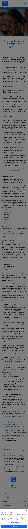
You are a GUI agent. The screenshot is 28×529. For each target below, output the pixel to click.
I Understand (14, 526)
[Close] (26, 510)
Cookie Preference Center (14, 522)
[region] (14, 519)
